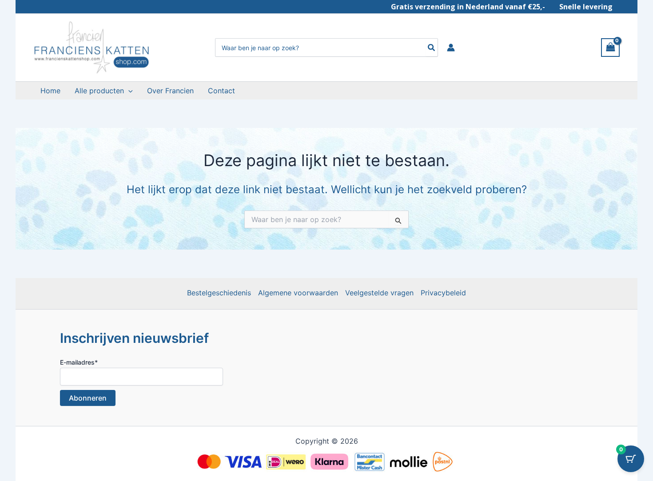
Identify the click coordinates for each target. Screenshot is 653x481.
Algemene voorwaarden (298, 292)
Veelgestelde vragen (379, 292)
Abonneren (88, 398)
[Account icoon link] (451, 48)
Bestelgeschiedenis (219, 292)
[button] (128, 90)
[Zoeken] (432, 47)
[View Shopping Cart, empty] (610, 47)
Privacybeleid (443, 292)
